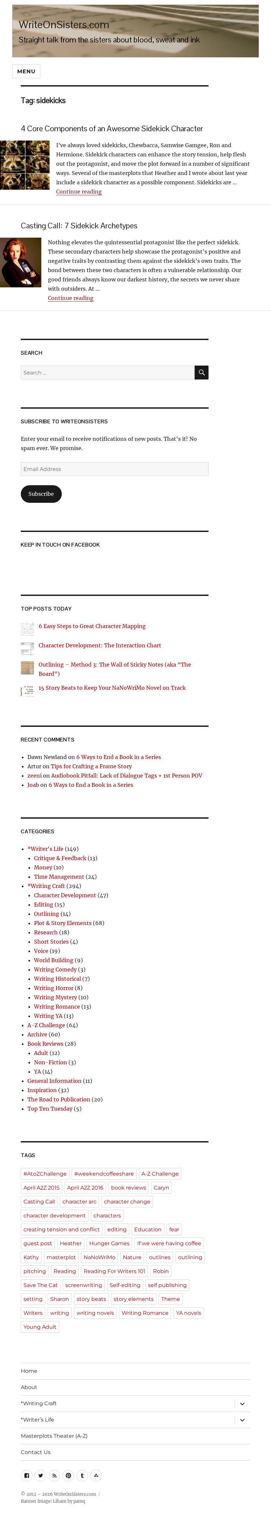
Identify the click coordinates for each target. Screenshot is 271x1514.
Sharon (59, 1299)
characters (107, 1215)
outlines (160, 1257)
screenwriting (83, 1285)
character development (54, 1215)
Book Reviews (45, 1043)
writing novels (95, 1313)
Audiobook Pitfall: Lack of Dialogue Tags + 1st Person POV (126, 775)
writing (59, 1313)
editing (117, 1229)
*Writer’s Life (37, 1420)
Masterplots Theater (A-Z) (54, 1436)
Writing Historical (57, 978)
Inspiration (42, 1090)
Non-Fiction (50, 1062)
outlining (190, 1257)
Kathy (31, 1257)
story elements (134, 1299)
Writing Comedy (55, 969)
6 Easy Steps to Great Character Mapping (92, 626)
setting (33, 1299)
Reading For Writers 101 (114, 1271)
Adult (41, 1053)
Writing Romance (57, 1006)
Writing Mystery (55, 997)
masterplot (61, 1257)
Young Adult (40, 1327)
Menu (26, 71)
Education (148, 1229)
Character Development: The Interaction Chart (100, 645)
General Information (54, 1080)
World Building (53, 960)
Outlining (46, 913)
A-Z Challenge (46, 1025)
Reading (65, 1271)
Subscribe (41, 494)
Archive (37, 1034)
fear (174, 1229)
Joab (33, 785)
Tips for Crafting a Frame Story (91, 766)
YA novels (188, 1313)
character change (127, 1201)
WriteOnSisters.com (64, 24)
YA (37, 1071)
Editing (43, 904)
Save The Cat (40, 1285)
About (29, 1387)
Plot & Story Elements (63, 923)
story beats (91, 1299)
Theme (170, 1299)
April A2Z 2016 (85, 1188)
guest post (37, 1243)
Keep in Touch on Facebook (60, 544)
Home (29, 1371)
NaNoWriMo (99, 1257)
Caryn (161, 1188)
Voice (41, 951)
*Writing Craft (46, 886)
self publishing (167, 1285)
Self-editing (125, 1285)
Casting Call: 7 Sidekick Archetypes (79, 225)
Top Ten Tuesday (49, 1108)
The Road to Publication (58, 1099)
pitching (34, 1271)
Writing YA (48, 1016)
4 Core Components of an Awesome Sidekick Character (112, 128)
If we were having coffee (169, 1243)
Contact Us (36, 1452)
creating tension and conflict (61, 1229)
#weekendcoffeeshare (104, 1174)
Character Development (65, 895)
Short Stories (51, 941)
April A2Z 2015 (41, 1188)
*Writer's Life (45, 848)
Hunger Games (109, 1243)
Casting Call (39, 1201)
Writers (33, 1313)
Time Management (59, 876)
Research (46, 932)
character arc (79, 1201)
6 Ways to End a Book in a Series (118, 757)
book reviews (128, 1188)
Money (43, 867)
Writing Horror (53, 988)
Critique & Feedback (60, 858)
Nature (132, 1257)
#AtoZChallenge (45, 1174)
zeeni (34, 775)
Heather (71, 1243)
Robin (161, 1271)
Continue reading (79, 191)
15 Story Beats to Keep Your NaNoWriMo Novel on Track (112, 687)
